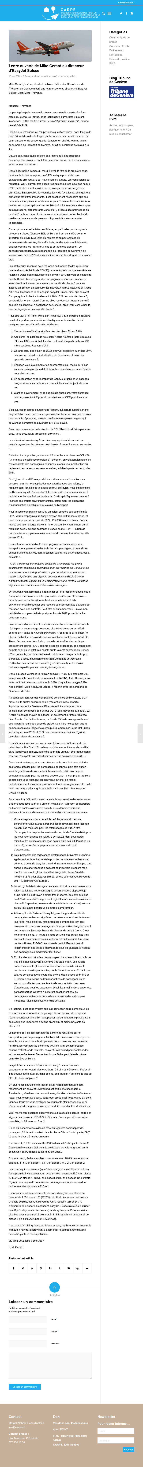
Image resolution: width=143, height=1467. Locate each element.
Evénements (116, 50)
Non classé (51, 75)
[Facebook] (126, 13)
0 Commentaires (31, 75)
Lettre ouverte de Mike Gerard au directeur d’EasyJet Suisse (46, 68)
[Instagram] (131, 13)
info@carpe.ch (17, 1427)
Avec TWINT (60, 1429)
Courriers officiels (119, 46)
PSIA (112, 63)
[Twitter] (121, 13)
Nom (54, 1319)
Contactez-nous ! (126, 2)
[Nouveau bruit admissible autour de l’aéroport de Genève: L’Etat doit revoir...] (140, 733)
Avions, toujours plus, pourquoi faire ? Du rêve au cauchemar (121, 129)
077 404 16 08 (17, 1442)
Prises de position (119, 59)
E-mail (55, 1331)
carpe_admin (70, 75)
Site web (55, 1343)
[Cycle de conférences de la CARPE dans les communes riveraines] (2, 733)
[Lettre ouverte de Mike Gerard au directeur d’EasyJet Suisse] (50, 46)
